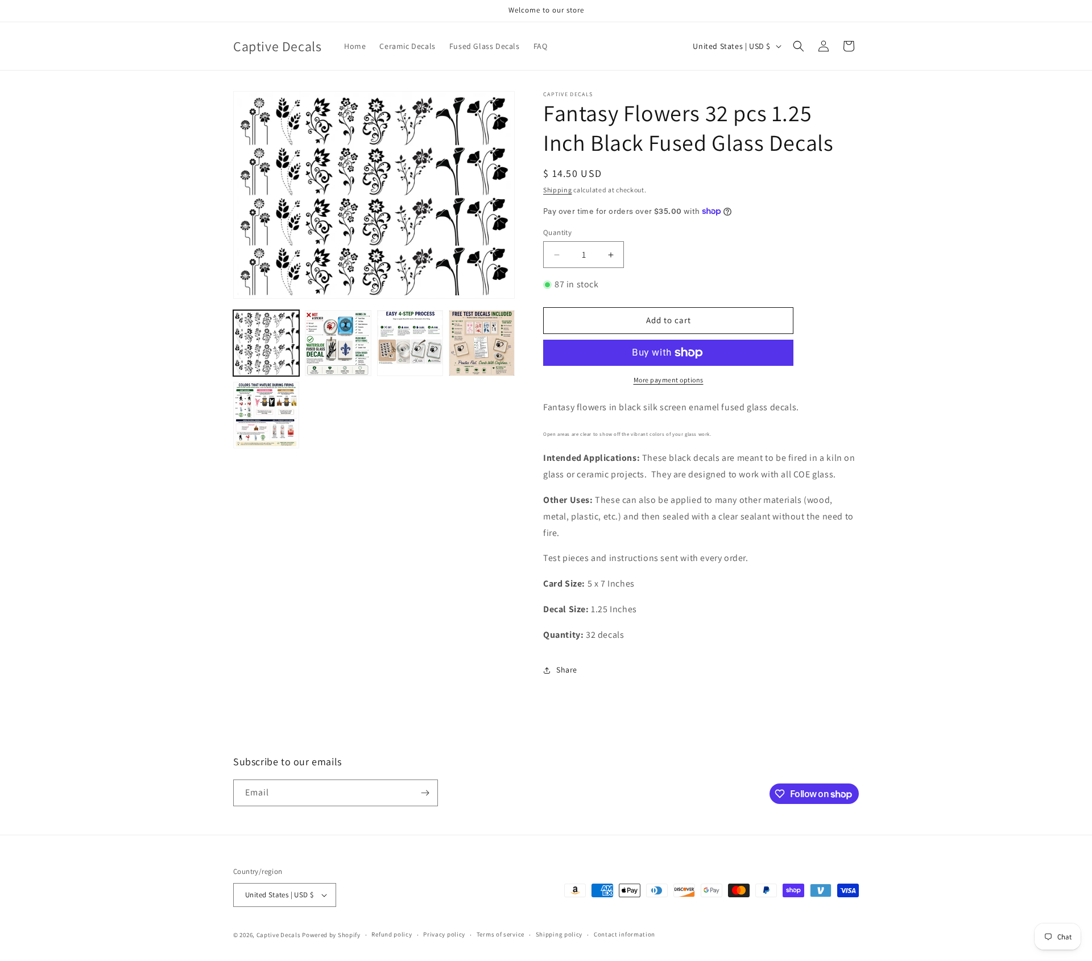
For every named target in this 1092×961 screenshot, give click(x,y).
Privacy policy (444, 934)
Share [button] (566, 670)
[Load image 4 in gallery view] (482, 343)
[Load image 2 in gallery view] (338, 343)
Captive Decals (279, 935)
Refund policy (391, 934)
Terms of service (500, 934)
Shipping (557, 189)
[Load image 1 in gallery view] (266, 343)
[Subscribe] (424, 792)
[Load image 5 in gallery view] (266, 415)
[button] (798, 46)
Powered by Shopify (331, 935)
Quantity (557, 232)
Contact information (624, 934)
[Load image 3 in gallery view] (410, 343)
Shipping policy (559, 934)
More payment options (669, 380)
